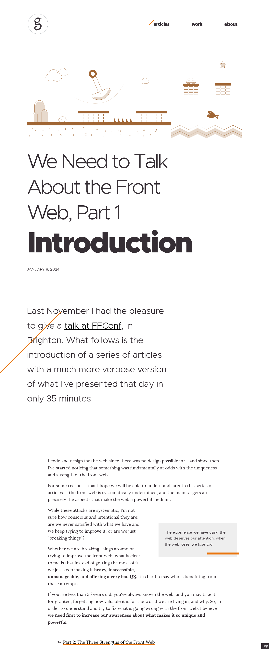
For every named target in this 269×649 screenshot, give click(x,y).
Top (265, 646)
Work (197, 24)
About (230, 24)
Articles (162, 24)
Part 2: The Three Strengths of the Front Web (109, 642)
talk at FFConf (93, 325)
